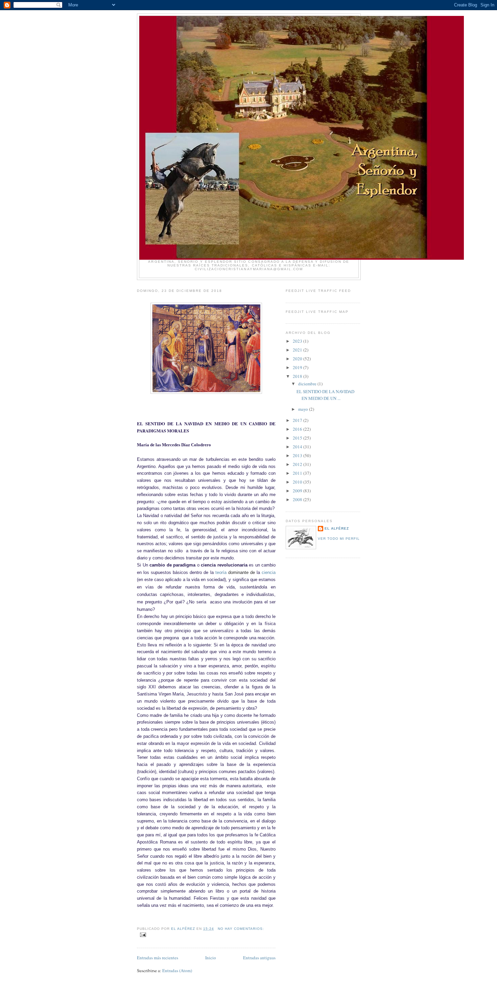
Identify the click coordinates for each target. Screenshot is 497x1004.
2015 (298, 438)
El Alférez (337, 528)
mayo (303, 409)
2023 (298, 341)
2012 (298, 464)
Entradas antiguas (259, 958)
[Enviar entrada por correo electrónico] (143, 935)
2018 (298, 376)
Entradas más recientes (157, 958)
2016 (298, 429)
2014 (298, 447)
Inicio (210, 958)
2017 (298, 420)
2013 (298, 455)
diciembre (307, 384)
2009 (298, 491)
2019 (298, 367)
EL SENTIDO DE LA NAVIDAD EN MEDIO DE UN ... (325, 394)
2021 (298, 350)
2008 (298, 499)
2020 (298, 359)
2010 (298, 482)
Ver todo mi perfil (339, 538)
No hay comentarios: (241, 929)
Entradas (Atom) (177, 970)
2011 (298, 473)
